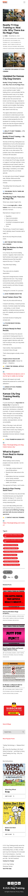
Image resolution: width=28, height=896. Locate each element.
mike (6, 36)
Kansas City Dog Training (10, 558)
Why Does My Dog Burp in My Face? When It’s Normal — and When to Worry (14, 750)
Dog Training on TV (16, 42)
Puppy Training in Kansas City (11, 564)
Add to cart (8, 796)
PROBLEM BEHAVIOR (20, 48)
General (5, 44)
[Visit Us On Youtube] (15, 883)
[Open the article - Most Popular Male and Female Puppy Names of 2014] (8, 635)
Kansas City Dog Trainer (10, 554)
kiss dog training (12, 46)
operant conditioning (9, 48)
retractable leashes (12, 693)
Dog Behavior (6, 40)
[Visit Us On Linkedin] (19, 883)
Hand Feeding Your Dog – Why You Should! (12, 754)
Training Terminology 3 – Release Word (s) (13, 746)
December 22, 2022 (14, 36)
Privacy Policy (20, 891)
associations (20, 38)
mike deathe (20, 46)
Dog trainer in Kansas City (10, 545)
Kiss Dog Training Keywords (11, 561)
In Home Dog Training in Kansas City (13, 551)
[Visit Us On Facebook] (9, 883)
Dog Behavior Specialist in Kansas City (12, 540)
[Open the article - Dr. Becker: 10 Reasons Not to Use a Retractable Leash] (8, 672)
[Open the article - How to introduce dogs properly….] (8, 599)
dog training (14, 40)
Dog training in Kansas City (10, 548)
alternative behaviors (11, 38)
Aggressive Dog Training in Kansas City (12, 535)
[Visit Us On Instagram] (12, 883)
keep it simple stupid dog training (15, 618)
